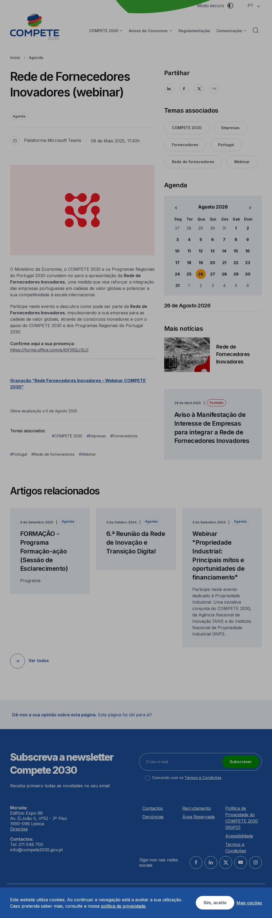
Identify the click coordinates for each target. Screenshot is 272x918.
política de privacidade (123, 906)
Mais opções (249, 903)
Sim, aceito (215, 902)
